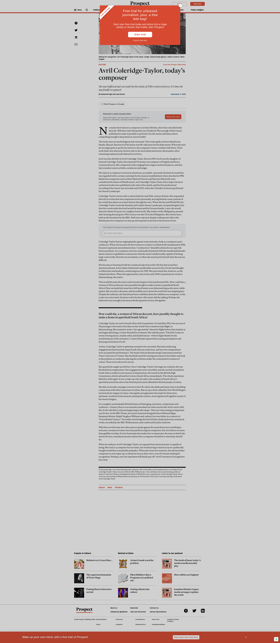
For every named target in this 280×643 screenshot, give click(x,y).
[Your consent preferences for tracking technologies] (276, 639)
